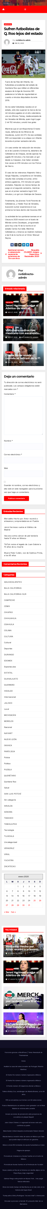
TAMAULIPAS (10, 824)
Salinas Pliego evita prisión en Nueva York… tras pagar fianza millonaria (23, 1180)
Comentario (10, 394)
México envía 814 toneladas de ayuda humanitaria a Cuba (23, 1145)
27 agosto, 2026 (15, 953)
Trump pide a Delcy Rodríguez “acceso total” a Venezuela (23, 1195)
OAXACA (8, 745)
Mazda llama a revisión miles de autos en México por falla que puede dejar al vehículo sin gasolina (23, 1138)
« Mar (6, 912)
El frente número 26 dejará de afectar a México (24, 1086)
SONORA (8, 812)
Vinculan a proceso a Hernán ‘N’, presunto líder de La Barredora (23, 1202)
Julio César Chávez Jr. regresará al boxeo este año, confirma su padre (23, 1124)
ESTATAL (8, 673)
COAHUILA (9, 624)
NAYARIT (8, 733)
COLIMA (8, 630)
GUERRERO (9, 685)
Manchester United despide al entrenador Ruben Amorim (23, 1131)
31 (29, 905)
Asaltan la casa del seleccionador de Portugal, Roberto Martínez (23, 1067)
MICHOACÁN (10, 715)
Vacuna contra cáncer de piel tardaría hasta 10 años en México (23, 1001)
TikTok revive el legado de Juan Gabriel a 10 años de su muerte (23, 1027)
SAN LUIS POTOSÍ (12, 794)
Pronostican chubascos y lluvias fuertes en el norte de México (23, 1157)
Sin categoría (10, 800)
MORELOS (8, 721)
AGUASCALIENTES (13, 582)
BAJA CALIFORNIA (13, 588)
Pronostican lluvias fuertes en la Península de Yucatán (23, 1164)
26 (40, 900)
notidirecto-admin (23, 40)
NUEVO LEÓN (10, 739)
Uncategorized (10, 842)
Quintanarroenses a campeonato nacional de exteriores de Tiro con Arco (16, 254)
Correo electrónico (13, 454)
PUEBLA (8, 769)
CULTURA (8, 636)
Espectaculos (10, 667)
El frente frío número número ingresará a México (23, 1075)
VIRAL (7, 854)
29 (18, 905)
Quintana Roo (10, 782)
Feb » (13, 912)
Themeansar (23, 1055)
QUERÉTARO (10, 775)
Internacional (10, 697)
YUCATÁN (8, 860)
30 (23, 905)
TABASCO (8, 818)
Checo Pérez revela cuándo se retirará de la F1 (22, 357)
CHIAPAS (8, 612)
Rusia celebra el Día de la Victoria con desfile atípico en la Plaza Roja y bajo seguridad (23, 1171)
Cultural (7, 642)
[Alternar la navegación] (25, 9)
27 (7, 905)
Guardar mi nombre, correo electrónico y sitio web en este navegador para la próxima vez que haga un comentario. (23, 488)
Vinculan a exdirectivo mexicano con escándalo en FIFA (22, 333)
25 (35, 900)
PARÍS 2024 (9, 751)
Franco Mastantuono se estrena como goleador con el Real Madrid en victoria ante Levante (23, 1107)
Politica (7, 763)
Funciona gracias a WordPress (16, 1052)
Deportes (8, 24)
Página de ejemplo (23, 1150)
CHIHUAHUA (10, 618)
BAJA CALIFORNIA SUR (15, 594)
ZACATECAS (10, 866)
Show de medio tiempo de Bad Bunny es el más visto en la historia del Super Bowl (23, 1188)
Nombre (8, 441)
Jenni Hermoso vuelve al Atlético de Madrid (21, 307)
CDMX (7, 606)
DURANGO (9, 654)
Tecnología (9, 830)
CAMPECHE (9, 600)
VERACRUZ (9, 848)
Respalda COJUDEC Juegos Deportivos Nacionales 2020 (31, 253)
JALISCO (8, 703)
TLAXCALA (9, 836)
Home (23, 1061)
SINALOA (8, 806)
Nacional (8, 727)
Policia (7, 757)
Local (6, 709)
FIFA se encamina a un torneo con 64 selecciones (24, 1100)
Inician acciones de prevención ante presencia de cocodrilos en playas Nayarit (23, 1115)
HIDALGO (8, 691)
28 (12, 905)
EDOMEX (8, 661)
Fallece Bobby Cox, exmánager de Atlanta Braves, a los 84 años (24, 1092)
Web (6, 468)
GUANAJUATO (11, 679)
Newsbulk (36, 1052)
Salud (6, 788)
